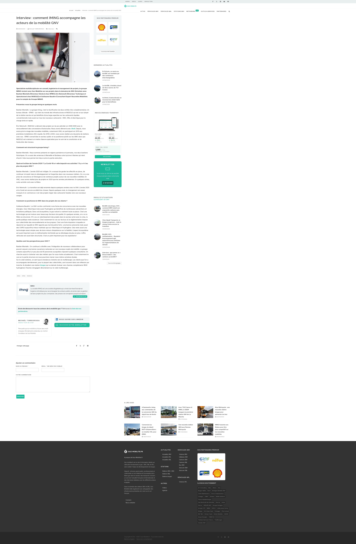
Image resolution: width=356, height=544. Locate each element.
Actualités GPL (166, 457)
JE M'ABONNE (108, 183)
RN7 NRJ (200, 514)
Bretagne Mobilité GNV (218, 490)
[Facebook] (213, 1)
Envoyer (20, 396)
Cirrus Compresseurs (217, 493)
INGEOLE (29, 276)
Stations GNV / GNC (168, 471)
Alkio (209, 488)
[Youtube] (224, 1)
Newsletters (149, 1)
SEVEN (226, 514)
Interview (51, 29)
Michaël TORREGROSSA (36, 29)
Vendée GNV (202, 523)
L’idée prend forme (222, 508)
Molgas (200, 511)
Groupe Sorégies (218, 505)
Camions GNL (183, 462)
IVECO (213, 508)
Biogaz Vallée (202, 490)
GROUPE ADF (207, 505)
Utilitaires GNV (183, 457)
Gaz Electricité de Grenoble (206, 502)
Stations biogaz (167, 476)
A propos (128, 500)
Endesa (212, 496)
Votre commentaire (23, 374)
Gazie (223, 502)
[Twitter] (217, 1)
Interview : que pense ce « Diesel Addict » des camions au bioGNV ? (111, 255)
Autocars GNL (183, 470)
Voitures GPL (183, 482)
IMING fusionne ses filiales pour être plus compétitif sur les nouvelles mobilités (221, 429)
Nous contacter (130, 502)
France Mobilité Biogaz (204, 499)
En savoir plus (81, 296)
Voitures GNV (183, 454)
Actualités (77, 10)
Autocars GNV (183, 467)
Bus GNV (181, 465)
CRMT (206, 496)
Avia (219, 488)
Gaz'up (218, 502)
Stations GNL (166, 474)
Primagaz (217, 511)
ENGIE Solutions (220, 496)
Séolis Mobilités (218, 514)
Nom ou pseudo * (22, 366)
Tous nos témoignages (114, 263)
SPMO (23, 276)
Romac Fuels (208, 514)
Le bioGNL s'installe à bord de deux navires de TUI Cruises (111, 88)
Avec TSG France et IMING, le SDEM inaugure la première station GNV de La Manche (185, 412)
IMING (18, 276)
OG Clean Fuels (208, 511)
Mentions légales (129, 539)
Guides (140, 1)
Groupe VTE (201, 508)
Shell (73, 129)
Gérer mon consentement (144, 539)
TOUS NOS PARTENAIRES (108, 51)
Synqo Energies (202, 517)
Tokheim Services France (205, 520)
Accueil (71, 10)
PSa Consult (225, 511)
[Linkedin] (220, 1)
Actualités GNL (166, 459)
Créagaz (200, 496)
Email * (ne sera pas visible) (52, 366)
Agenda (127, 1)
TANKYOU (212, 517)
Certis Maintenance (204, 493)
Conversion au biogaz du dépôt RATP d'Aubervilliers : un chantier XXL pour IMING (149, 429)
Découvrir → (107, 156)
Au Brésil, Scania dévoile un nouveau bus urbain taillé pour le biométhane (111, 100)
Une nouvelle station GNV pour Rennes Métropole (185, 427)
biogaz (43, 265)
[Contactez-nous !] (228, 1)
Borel (209, 490)
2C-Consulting (202, 488)
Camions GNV (183, 459)
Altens (214, 488)
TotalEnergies (218, 520)
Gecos (200, 505)
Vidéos (134, 1)
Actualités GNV (166, 454)
